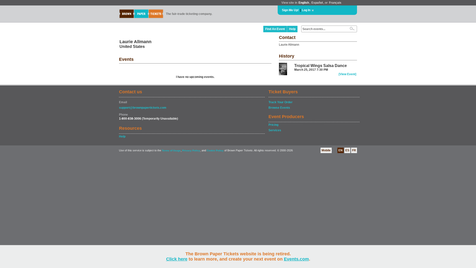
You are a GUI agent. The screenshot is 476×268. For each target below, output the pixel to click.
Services (274, 130)
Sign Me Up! (290, 10)
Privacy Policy (191, 150)
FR (354, 150)
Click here (176, 259)
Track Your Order (280, 102)
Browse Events (279, 107)
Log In (306, 10)
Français (335, 2)
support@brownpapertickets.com (142, 107)
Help (292, 29)
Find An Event (275, 29)
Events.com (296, 259)
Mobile (326, 150)
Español (317, 2)
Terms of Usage (171, 150)
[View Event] (347, 74)
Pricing (273, 125)
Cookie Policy (215, 150)
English (303, 2)
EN (340, 150)
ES (347, 150)
